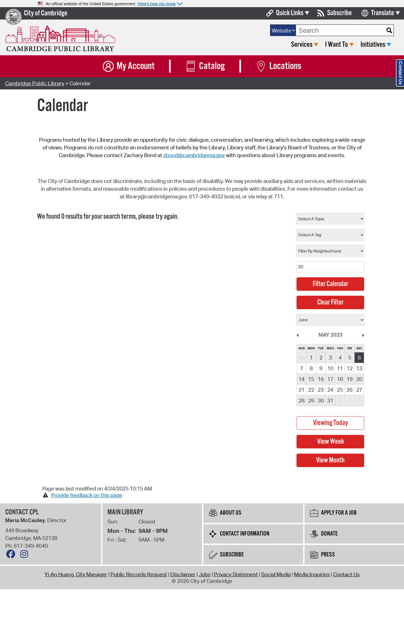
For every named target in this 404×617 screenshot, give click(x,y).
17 (330, 379)
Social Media (276, 574)
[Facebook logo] (12, 555)
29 (311, 400)
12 (350, 368)
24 (330, 389)
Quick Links (289, 13)
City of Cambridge (45, 13)
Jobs (205, 574)
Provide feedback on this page (86, 495)
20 (359, 379)
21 (301, 389)
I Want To (336, 44)
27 (359, 389)
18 (340, 379)
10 (330, 368)
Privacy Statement (236, 574)
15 (311, 379)
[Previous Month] (298, 335)
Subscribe (339, 13)
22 (311, 389)
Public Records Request (138, 574)
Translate (382, 13)
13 (359, 368)
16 (321, 379)
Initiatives (373, 44)
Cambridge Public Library (34, 83)
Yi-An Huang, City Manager (76, 574)
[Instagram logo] (25, 555)
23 (321, 389)
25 (340, 389)
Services (301, 44)
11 (340, 368)
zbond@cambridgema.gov (194, 155)
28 (301, 400)
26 (350, 389)
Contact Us (346, 574)
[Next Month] (363, 335)
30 (321, 400)
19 (350, 379)
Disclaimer (182, 574)
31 (330, 400)
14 (301, 379)
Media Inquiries (312, 574)
